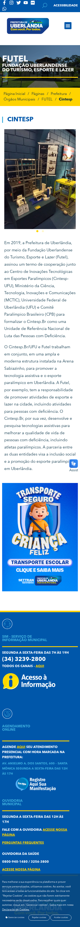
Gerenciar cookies (16, 917)
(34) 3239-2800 (24, 659)
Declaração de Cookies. (15, 909)
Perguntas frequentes (23, 843)
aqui (40, 666)
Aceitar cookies (61, 917)
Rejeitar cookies (39, 917)
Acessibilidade (66, 5)
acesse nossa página (21, 869)
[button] (67, 25)
